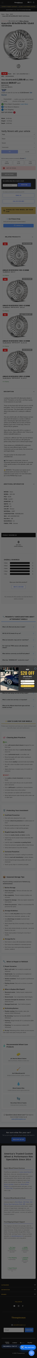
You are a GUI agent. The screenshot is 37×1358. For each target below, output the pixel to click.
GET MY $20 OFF (27, 686)
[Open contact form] (31, 1353)
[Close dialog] (35, 668)
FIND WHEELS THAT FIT (11, 1346)
